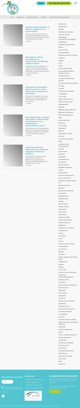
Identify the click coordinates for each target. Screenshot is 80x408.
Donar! (41, 3)
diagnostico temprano (66, 112)
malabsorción (20, 17)
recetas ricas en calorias (66, 301)
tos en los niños (63, 345)
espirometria (62, 151)
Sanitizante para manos (66, 309)
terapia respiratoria (64, 337)
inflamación (62, 214)
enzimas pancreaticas (32, 17)
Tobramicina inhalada (65, 343)
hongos (61, 201)
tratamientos (62, 353)
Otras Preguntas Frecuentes (35, 388)
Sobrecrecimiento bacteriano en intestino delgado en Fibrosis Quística (36, 150)
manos (60, 233)
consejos (61, 86)
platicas (61, 267)
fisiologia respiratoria (65, 167)
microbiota (43, 17)
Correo (8, 382)
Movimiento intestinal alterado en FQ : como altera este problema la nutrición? (36, 90)
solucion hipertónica (65, 329)
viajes (60, 361)
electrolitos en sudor (65, 133)
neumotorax (62, 249)
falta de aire (62, 162)
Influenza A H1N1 (63, 217)
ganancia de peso (64, 185)
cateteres (61, 58)
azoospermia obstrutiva (66, 44)
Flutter (60, 170)
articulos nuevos (64, 34)
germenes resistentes (66, 190)
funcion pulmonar (64, 178)
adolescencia (62, 26)
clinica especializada (65, 68)
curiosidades (62, 94)
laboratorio (62, 225)
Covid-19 (61, 88)
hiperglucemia (63, 196)
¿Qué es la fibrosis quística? (34, 379)
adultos (61, 29)
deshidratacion (63, 104)
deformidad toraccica (65, 99)
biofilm (60, 47)
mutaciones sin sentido (66, 244)
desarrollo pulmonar (65, 101)
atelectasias (62, 42)
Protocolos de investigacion (67, 285)
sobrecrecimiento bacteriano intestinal (59, 17)
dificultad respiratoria (65, 115)
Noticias (61, 252)
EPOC (60, 141)
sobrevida (61, 327)
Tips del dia (62, 340)
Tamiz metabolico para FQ (67, 335)
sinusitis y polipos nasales (67, 319)
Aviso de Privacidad (45, 405)
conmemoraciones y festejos (68, 83)
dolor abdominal (64, 120)
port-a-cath (62, 269)
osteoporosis (62, 262)
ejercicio (61, 131)
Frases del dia (63, 173)
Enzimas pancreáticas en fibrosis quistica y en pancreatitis (37, 29)
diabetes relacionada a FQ (67, 109)
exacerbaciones (63, 159)
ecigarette (61, 128)
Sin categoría (62, 314)
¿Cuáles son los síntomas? (34, 385)
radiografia (62, 295)
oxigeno (61, 264)
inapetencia (62, 209)
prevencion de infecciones (67, 272)
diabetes (61, 107)
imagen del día (63, 206)
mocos (60, 241)
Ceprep (61, 60)
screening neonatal (65, 311)
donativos (61, 123)
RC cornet (61, 298)
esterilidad (62, 157)
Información (29, 376)
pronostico (62, 282)
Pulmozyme (62, 293)
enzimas (61, 136)
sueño (60, 332)
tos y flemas (62, 348)
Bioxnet (58, 405)
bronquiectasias (63, 52)
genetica (61, 188)
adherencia (62, 24)
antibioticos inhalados (65, 32)
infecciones (62, 212)
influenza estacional (65, 220)
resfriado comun (64, 306)
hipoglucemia (63, 198)
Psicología (61, 290)
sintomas (61, 317)
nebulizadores (63, 246)
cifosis (60, 66)
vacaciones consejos (65, 356)
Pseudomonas (63, 287)
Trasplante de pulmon (66, 350)
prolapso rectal (63, 279)
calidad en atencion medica (67, 55)
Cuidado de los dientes (66, 91)
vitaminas (61, 364)
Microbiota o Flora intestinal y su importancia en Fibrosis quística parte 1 (36, 60)
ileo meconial (63, 204)
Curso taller (62, 96)
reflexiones (62, 303)
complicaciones (63, 76)
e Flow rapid (62, 125)
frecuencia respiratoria (66, 175)
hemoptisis (62, 193)
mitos (60, 238)
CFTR (60, 63)
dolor (60, 117)
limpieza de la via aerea (66, 228)
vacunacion (62, 358)
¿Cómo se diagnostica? (33, 382)
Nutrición (61, 254)
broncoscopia (63, 50)
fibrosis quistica (63, 165)
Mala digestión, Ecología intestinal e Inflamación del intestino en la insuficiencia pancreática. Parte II (37, 121)
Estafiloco (61, 154)
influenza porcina (64, 222)
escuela (61, 149)
